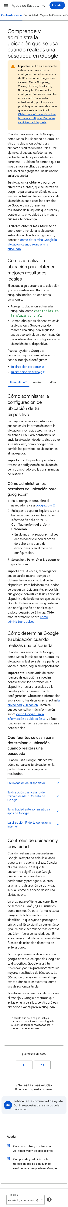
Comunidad (30, 15)
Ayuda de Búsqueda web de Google (26, 5)
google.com (44, 505)
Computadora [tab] (18, 382)
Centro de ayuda (11, 15)
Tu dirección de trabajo (26, 372)
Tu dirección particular (26, 367)
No (42, 1064)
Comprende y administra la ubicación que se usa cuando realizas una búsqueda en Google (35, 1163)
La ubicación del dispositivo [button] (26, 783)
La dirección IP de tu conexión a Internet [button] (29, 824)
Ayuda (11, 1137)
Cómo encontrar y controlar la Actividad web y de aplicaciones (33, 1148)
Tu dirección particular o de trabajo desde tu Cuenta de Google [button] (26, 796)
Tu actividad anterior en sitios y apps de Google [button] (28, 811)
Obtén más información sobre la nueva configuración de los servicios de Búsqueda (37, 118)
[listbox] (52, 382)
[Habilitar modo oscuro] (49, 1199)
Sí (24, 1064)
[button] (6, 5)
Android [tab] (38, 382)
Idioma (14, 1194)
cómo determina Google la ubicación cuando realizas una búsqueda (32, 244)
